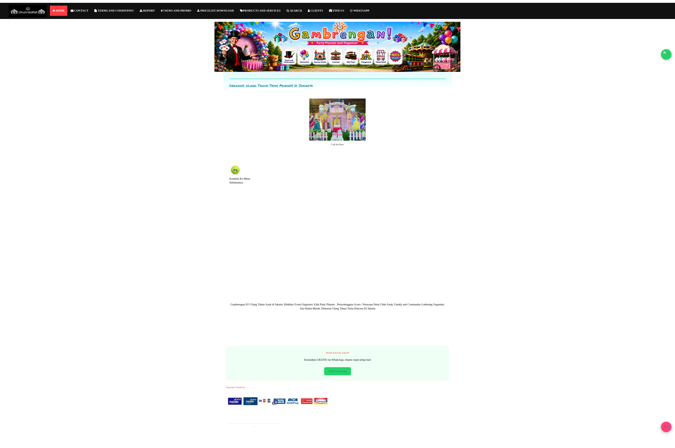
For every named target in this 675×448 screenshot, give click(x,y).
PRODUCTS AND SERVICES (262, 10)
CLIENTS (316, 10)
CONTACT (80, 10)
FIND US (338, 10)
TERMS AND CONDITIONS (115, 10)
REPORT (148, 10)
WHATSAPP (361, 10)
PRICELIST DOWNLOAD (217, 10)
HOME (60, 10)
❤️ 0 (666, 427)
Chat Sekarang (338, 371)
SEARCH (295, 10)
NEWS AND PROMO (177, 10)
